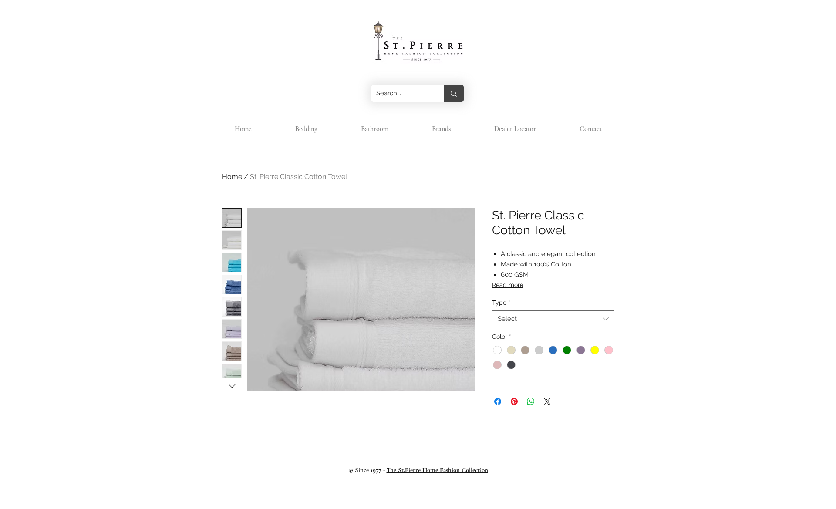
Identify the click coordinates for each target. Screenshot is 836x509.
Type (501, 302)
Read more (507, 284)
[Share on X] (547, 401)
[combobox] (553, 318)
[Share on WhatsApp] (531, 401)
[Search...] (454, 93)
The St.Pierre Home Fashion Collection (437, 470)
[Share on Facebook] (497, 401)
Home (232, 176)
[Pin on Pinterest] (514, 401)
